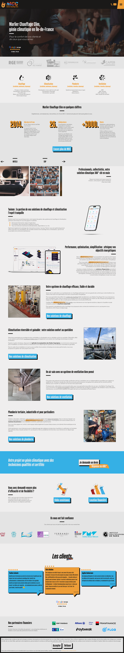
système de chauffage (72, 297)
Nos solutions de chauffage (59, 316)
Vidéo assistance (62, 500)
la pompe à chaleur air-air (31, 339)
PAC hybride (69, 302)
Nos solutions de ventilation (59, 397)
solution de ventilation (64, 387)
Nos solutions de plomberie (21, 439)
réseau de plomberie (53, 419)
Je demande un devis (89, 462)
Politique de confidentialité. (68, 650)
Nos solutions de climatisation (22, 356)
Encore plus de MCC (62, 149)
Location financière (97, 500)
